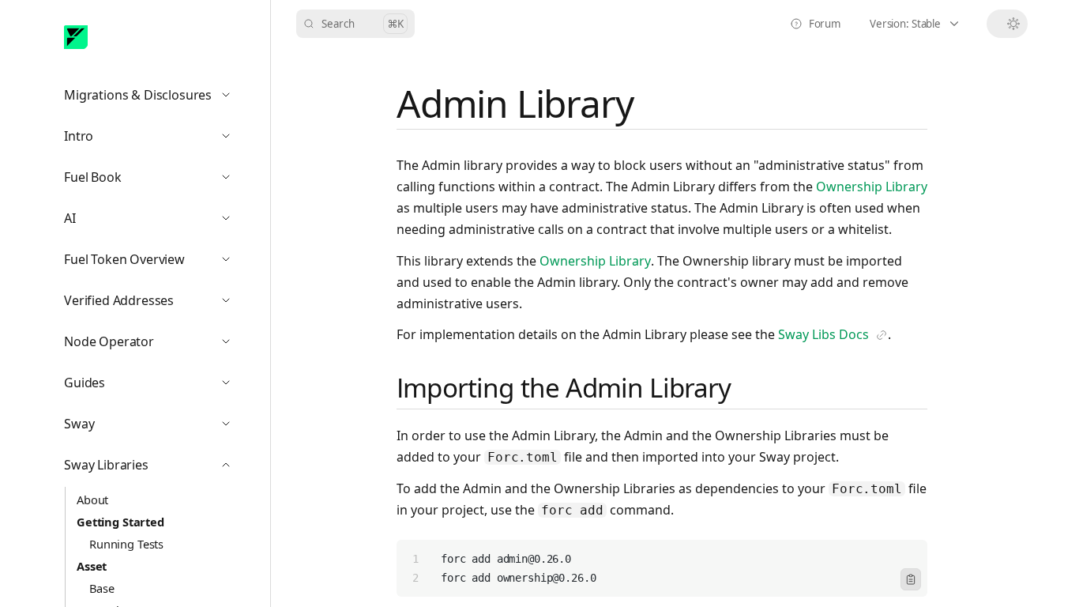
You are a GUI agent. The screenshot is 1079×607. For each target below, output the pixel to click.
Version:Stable (923, 27)
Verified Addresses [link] (154, 304)
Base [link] (101, 588)
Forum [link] (819, 27)
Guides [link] (154, 386)
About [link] (92, 499)
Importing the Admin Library (564, 387)
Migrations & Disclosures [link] (154, 98)
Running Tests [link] (126, 544)
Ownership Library (871, 186)
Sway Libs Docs (833, 335)
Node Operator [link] (154, 345)
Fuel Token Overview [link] (154, 263)
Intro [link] (154, 139)
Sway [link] (154, 427)
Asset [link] (92, 566)
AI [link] (154, 221)
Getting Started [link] (120, 522)
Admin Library (515, 103)
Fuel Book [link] (154, 180)
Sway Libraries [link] (154, 468)
